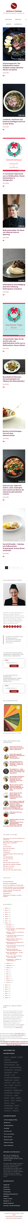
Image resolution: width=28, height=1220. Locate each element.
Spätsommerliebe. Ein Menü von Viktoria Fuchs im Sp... (14, 939)
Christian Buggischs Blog (10, 1119)
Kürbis (13, 1082)
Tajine (12, 1100)
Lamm (5, 1085)
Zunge (16, 1108)
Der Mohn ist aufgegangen (10, 883)
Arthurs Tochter (8, 1198)
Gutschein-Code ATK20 (18, 1035)
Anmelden (14, 666)
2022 (6, 910)
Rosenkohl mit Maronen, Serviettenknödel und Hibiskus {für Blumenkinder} (13, 379)
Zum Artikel (6, 72)
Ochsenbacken (8, 1090)
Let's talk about (7, 846)
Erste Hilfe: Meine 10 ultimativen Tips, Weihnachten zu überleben (13, 842)
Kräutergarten (6, 893)
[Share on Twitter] (20, 59)
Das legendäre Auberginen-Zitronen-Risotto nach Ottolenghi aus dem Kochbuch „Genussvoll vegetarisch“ (17, 779)
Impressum (6, 1187)
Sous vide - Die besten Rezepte (12, 1205)
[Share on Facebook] (19, 59)
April (7, 976)
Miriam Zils (12, 1216)
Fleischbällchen (8, 1069)
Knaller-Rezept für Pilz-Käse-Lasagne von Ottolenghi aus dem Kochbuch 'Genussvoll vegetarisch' (16, 795)
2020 (6, 914)
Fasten (6, 1067)
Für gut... (5, 844)
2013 (6, 989)
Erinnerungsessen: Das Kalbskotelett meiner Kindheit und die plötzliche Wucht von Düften (13, 66)
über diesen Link (19, 1033)
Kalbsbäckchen (8, 1080)
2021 (6, 912)
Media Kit (6, 1196)
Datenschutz (19, 1027)
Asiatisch (6, 1057)
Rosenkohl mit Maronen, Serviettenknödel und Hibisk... (14, 950)
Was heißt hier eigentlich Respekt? (12, 864)
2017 (6, 920)
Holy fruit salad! (8, 1139)
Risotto (16, 1095)
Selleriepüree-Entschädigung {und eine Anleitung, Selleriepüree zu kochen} (14, 287)
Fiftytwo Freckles (8, 1142)
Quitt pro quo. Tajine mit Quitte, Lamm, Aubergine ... (14, 956)
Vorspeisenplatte (8, 1125)
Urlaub (12, 1103)
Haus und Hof (17, 1069)
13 (4, 294)
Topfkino (6, 1103)
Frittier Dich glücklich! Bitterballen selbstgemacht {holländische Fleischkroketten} (17, 756)
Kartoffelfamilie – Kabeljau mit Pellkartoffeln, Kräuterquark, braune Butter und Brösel (14, 547)
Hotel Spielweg (8, 1072)
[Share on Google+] (22, 59)
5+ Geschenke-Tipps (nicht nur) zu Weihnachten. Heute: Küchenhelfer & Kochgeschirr (14, 177)
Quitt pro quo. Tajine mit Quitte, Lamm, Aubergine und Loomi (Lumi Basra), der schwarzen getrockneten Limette (13, 489)
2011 (6, 993)
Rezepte (8, 24)
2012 (6, 991)
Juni (7, 971)
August (8, 967)
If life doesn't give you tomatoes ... (16, 812)
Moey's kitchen (8, 1136)
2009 (6, 997)
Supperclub (18, 24)
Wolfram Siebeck (8, 1108)
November (9, 926)
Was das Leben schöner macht (11, 862)
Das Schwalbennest (8, 881)
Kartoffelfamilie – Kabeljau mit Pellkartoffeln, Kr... (13, 960)
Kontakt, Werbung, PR (14, 33)
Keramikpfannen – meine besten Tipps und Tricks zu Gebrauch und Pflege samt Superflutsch (17, 771)
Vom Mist (5, 860)
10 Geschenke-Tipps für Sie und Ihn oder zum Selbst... (15, 946)
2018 (6, 918)
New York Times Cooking (10, 1087)
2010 (6, 995)
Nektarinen (7, 28)
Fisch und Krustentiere (15, 1067)
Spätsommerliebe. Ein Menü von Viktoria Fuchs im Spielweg (13, 232)
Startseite (8, 19)
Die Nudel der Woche (9, 1064)
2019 (6, 916)
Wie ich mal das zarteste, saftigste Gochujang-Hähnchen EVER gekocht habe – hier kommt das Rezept (16, 787)
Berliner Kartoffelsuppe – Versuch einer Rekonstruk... (14, 953)
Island (13, 1075)
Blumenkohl (7, 1059)
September (9, 965)
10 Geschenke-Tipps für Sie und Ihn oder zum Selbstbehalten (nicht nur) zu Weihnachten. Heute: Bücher (14, 342)
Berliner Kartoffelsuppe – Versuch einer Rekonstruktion (13, 433)
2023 (6, 908)
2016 (6, 923)
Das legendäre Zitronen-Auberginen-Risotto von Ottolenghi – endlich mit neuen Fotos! (16, 763)
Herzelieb (6, 1128)
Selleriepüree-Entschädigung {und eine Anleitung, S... (14, 943)
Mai (7, 973)
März (7, 978)
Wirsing (17, 1105)
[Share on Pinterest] (23, 59)
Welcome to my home (8, 866)
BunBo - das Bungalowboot (10, 1062)
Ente (18, 1064)
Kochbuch (16, 1080)
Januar (8, 982)
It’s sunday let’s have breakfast (12, 1077)
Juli (7, 969)
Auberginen (13, 1057)
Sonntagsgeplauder (8, 857)
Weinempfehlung (8, 1105)
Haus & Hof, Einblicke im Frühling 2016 (13, 885)
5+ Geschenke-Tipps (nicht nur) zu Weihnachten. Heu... (15, 936)
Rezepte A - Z (7, 1201)
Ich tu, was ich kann (9, 1134)
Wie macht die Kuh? (8, 868)
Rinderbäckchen (8, 1095)
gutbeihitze (15, 1110)
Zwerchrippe (7, 1110)
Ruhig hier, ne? (7, 850)
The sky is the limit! (8, 858)
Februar (8, 980)
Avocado (20, 1057)
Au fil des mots (8, 1131)
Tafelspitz (6, 1100)
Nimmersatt (7, 1122)
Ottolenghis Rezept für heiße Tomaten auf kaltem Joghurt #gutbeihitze (17, 748)
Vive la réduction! (8, 1145)
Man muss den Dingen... (9, 848)
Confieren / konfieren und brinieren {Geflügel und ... (15, 933)
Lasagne (11, 1085)
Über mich (18, 19)
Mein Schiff (17, 1085)
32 (4, 387)
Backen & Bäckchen (9, 1203)
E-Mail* (6, 660)
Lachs (18, 1082)
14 (4, 441)
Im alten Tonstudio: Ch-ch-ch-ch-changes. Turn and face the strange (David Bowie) (14, 887)
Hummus (15, 1072)
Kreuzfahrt (7, 1082)
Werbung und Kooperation (11, 1194)
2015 (6, 985)
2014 (6, 987)
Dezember (9, 924)
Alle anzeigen (21, 1147)
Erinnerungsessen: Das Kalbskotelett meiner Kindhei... (15, 929)
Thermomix (18, 1100)
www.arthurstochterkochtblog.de (14, 1218)
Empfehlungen (19, 28)
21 (4, 75)
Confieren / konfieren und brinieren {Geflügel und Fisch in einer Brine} (14, 121)
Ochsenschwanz (8, 1092)
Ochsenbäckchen (17, 1090)
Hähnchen (7, 1075)
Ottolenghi (17, 1092)
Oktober (8, 963)
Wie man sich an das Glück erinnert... (12, 869)
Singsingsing (6, 852)
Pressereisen (7, 1191)
